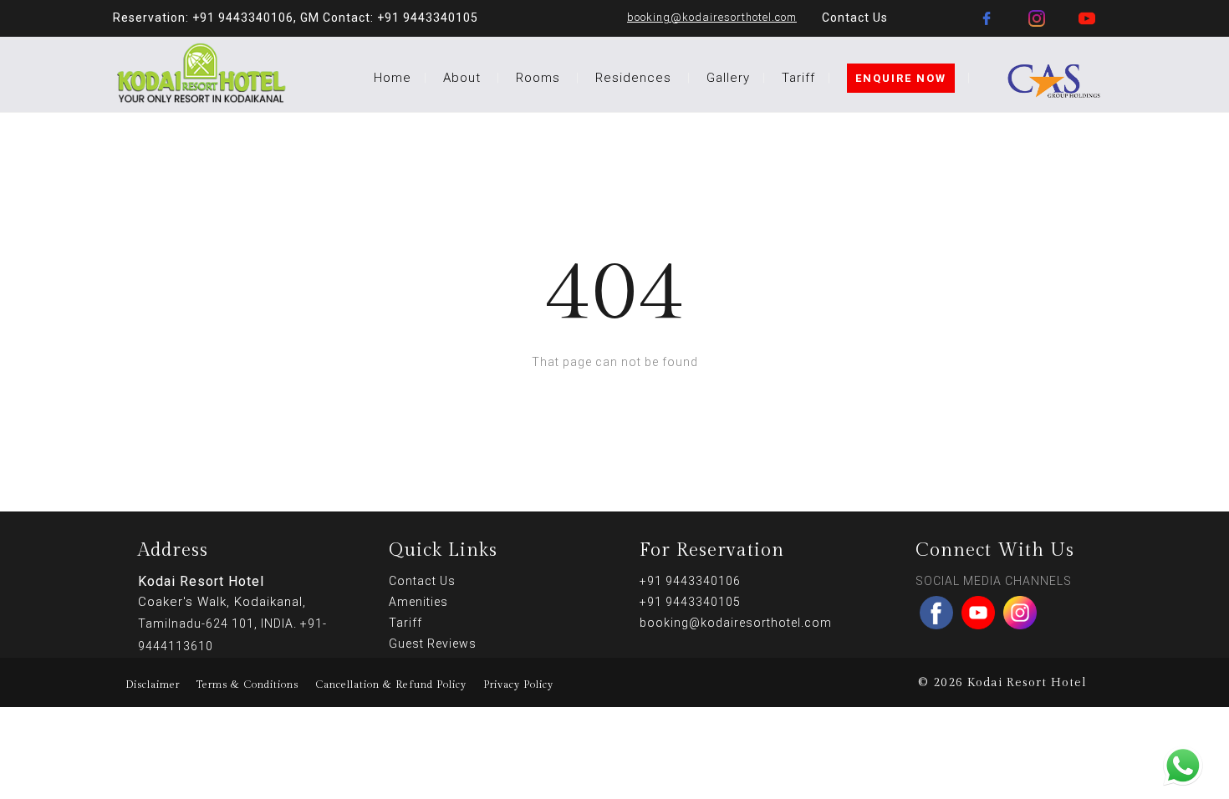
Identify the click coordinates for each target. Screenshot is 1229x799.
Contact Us (855, 17)
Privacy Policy (518, 684)
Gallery (728, 77)
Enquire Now (900, 78)
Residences (633, 77)
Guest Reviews (433, 643)
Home (392, 77)
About (462, 77)
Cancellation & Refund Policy (391, 684)
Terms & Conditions (247, 684)
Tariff (798, 77)
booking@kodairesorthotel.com (712, 17)
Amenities (418, 601)
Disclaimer (152, 684)
